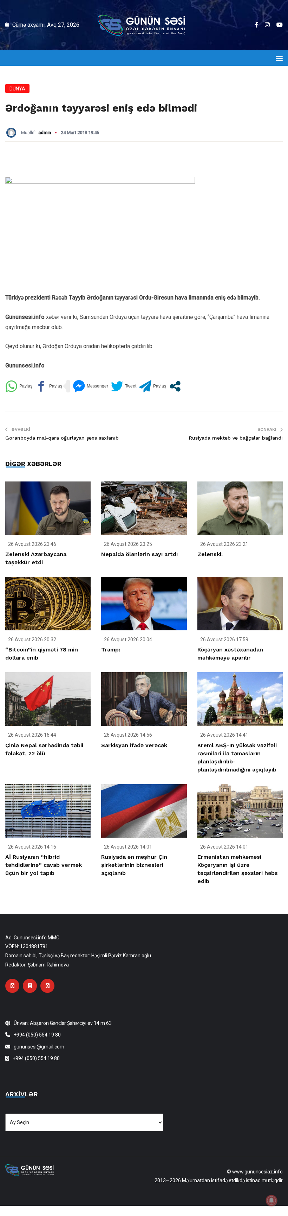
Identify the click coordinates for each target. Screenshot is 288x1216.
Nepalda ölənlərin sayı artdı (139, 554)
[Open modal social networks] (175, 386)
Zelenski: (210, 554)
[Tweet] (123, 386)
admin (44, 132)
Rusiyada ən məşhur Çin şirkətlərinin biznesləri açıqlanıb (134, 864)
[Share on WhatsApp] (18, 386)
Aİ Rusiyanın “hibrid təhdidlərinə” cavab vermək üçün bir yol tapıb (43, 864)
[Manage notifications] (271, 1200)
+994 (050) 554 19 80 (37, 1035)
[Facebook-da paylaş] (48, 386)
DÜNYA (17, 89)
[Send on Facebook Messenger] (90, 386)
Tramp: (110, 649)
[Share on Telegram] (152, 386)
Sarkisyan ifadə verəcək (134, 745)
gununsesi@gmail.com (39, 1047)
